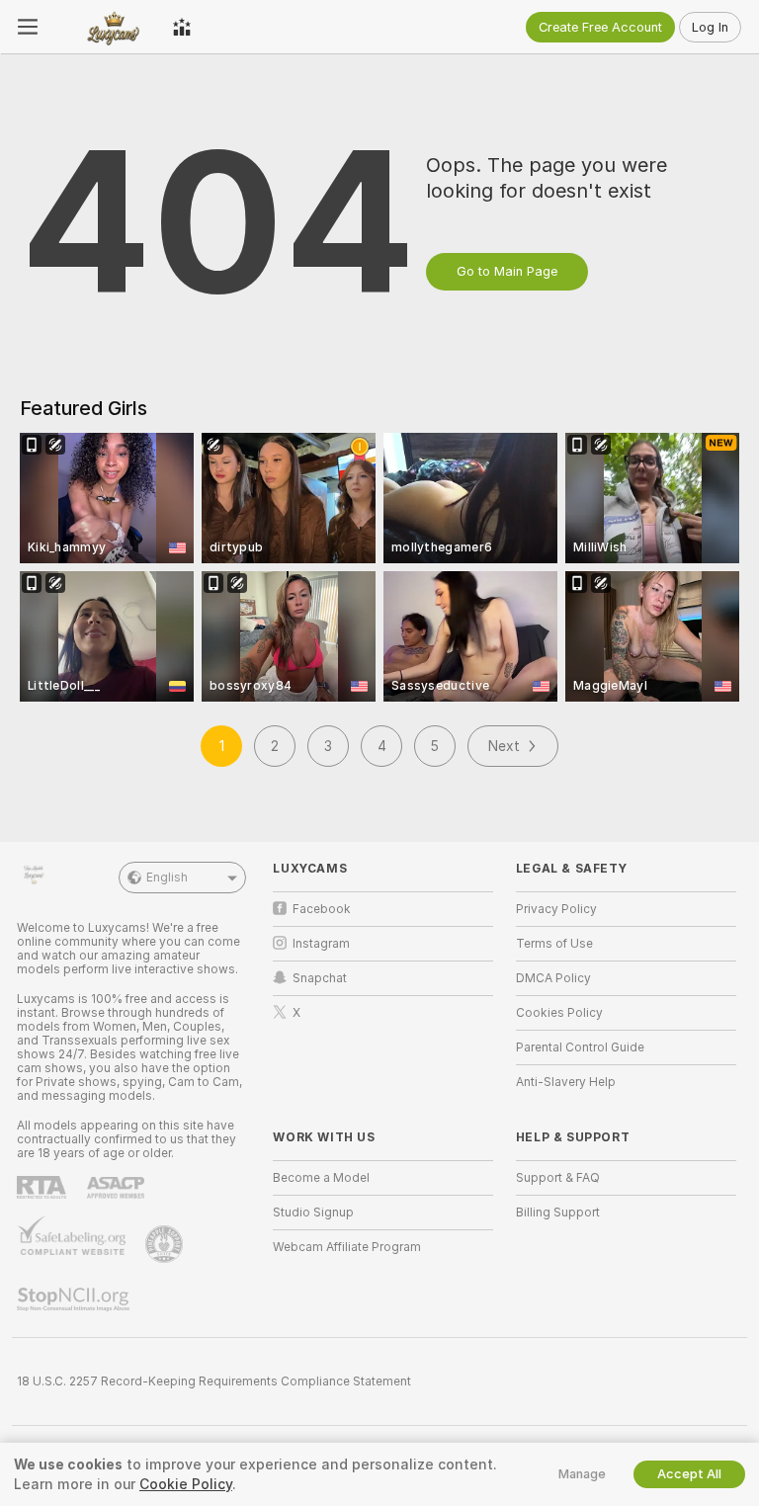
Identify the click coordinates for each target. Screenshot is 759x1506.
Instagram (321, 944)
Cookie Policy (185, 1484)
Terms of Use (554, 944)
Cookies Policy (559, 1013)
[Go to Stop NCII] (75, 1299)
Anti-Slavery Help (566, 1082)
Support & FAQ (558, 1178)
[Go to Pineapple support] (166, 1244)
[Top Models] (182, 26)
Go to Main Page (507, 271)
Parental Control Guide (580, 1047)
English (167, 877)
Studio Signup (313, 1212)
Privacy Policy (556, 909)
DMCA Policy (553, 978)
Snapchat (320, 978)
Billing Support (558, 1212)
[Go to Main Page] (105, 26)
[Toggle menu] (27, 26)
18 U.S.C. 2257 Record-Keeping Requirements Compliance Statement (214, 1381)
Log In (710, 27)
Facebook (322, 909)
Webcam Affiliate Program (347, 1247)
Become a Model (321, 1178)
